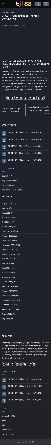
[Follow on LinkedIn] (25, 364)
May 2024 (6, 272)
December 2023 (8, 295)
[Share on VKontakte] (30, 98)
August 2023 (7, 314)
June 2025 (6, 213)
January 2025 (7, 236)
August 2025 (7, 203)
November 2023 (8, 300)
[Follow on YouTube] (30, 364)
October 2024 (7, 249)
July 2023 (6, 318)
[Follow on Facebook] (4, 364)
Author (25, 26)
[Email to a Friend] (21, 98)
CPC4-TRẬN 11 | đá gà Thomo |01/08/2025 (26, 132)
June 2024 (6, 268)
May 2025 (6, 217)
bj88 (3, 425)
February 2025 (8, 231)
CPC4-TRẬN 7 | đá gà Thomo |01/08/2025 (25, 160)
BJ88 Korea (6, 429)
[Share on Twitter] (17, 98)
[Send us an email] (17, 364)
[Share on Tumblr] (38, 98)
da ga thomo (7, 180)
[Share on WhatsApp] (8, 98)
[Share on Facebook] (13, 98)
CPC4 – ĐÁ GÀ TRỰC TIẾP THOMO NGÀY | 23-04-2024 (38, 110)
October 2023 (7, 304)
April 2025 (6, 222)
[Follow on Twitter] (12, 364)
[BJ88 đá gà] (24, 4)
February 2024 (8, 286)
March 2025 (7, 226)
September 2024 (8, 254)
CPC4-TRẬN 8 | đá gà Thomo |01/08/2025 (25, 153)
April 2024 (6, 277)
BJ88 (4, 420)
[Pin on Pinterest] (26, 98)
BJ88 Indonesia (8, 434)
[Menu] (3, 4)
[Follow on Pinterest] (21, 364)
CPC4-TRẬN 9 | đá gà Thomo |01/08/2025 (25, 146)
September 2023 (8, 309)
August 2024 (7, 259)
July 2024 (6, 263)
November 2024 (8, 245)
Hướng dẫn (6, 185)
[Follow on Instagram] (8, 364)
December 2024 (8, 240)
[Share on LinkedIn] (34, 98)
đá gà (4, 176)
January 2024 (7, 291)
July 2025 (6, 208)
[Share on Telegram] (43, 98)
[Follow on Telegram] (34, 364)
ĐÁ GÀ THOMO (8, 416)
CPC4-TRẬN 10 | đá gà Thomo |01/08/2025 (26, 139)
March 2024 (7, 282)
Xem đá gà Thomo (8, 12)
